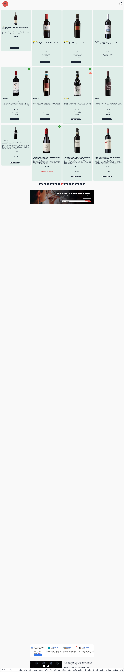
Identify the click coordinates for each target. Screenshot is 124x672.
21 (75, 184)
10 (67, 184)
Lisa (67, 648)
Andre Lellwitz (84, 648)
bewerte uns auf (37, 655)
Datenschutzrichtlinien (87, 199)
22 (78, 184)
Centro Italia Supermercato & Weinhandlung (39, 649)
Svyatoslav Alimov (54, 648)
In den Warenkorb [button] (17, 49)
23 (81, 184)
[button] (121, 4)
